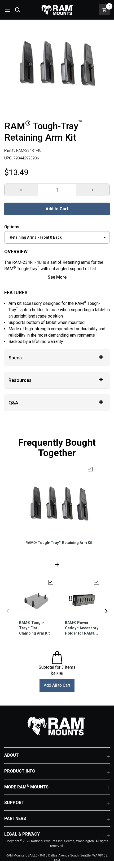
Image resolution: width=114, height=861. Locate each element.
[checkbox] (90, 469)
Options (11, 226)
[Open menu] (7, 10)
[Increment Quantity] (21, 190)
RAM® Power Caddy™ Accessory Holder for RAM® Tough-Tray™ (81, 628)
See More (57, 277)
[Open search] (17, 10)
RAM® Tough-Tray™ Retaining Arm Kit (59, 543)
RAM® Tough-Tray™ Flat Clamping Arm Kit (34, 628)
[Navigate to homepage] (57, 10)
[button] (7, 611)
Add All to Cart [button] (57, 685)
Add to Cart (57, 208)
